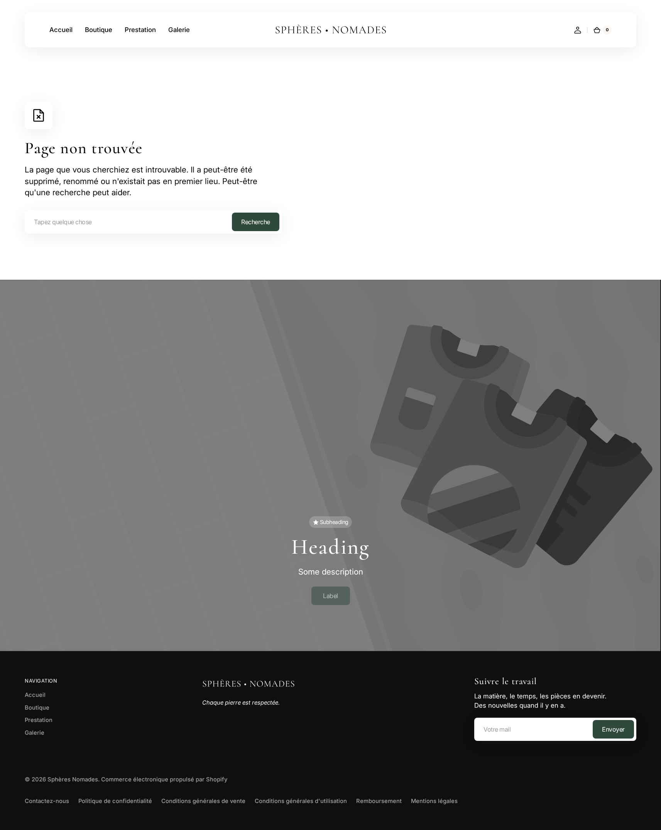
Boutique (37, 707)
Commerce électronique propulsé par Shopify (164, 779)
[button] (577, 30)
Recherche (255, 222)
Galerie (34, 732)
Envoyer (613, 729)
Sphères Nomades (72, 779)
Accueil (35, 694)
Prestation (38, 720)
